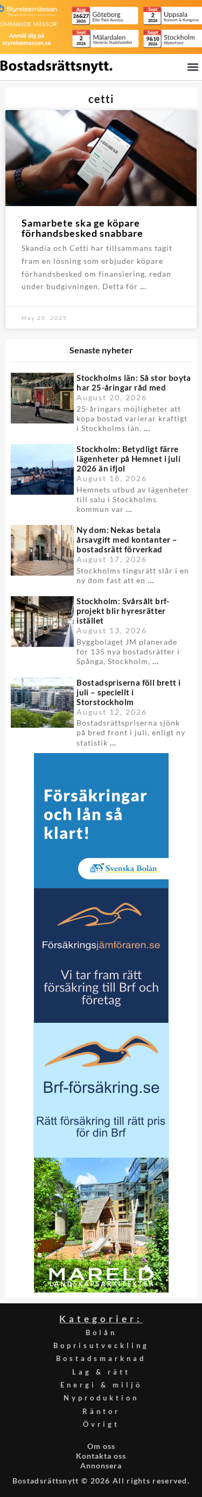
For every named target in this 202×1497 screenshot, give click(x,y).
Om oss (101, 1446)
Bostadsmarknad (101, 1358)
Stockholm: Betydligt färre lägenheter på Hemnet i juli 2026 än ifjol (128, 458)
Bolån (101, 1332)
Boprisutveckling (101, 1345)
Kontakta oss (101, 1455)
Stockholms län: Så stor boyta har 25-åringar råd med (133, 382)
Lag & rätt (101, 1372)
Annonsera (101, 1465)
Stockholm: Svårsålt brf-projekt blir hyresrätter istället (123, 610)
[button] (192, 67)
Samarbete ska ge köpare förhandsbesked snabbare (82, 228)
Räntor (101, 1411)
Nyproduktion (101, 1397)
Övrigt (101, 1424)
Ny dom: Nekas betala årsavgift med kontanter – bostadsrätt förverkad (126, 539)
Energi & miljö (101, 1384)
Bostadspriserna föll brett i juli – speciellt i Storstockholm (128, 692)
